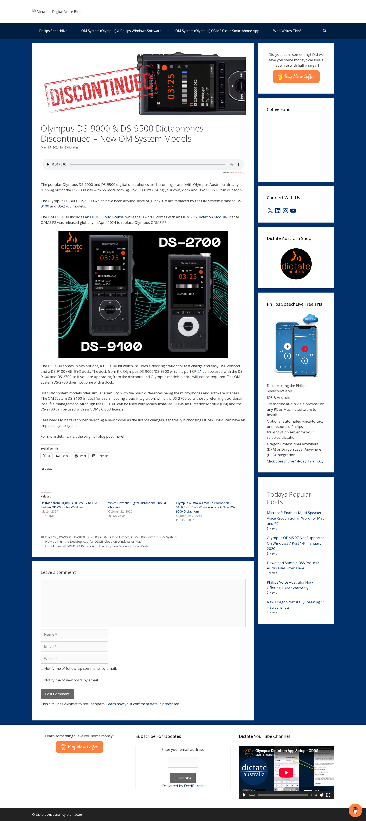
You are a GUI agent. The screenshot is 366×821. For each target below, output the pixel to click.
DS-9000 (65, 537)
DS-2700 (64, 206)
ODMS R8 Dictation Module (204, 216)
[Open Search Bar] (325, 31)
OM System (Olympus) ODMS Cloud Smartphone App (217, 30)
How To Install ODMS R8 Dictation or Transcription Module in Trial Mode (97, 546)
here (119, 436)
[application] (286, 772)
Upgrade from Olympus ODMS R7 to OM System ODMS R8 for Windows (69, 505)
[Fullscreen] (328, 795)
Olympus (152, 537)
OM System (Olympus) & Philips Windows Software (121, 30)
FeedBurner (194, 785)
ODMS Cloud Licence (114, 537)
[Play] (244, 795)
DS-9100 (79, 537)
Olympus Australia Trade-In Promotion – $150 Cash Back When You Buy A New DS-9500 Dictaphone (205, 507)
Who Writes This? (287, 30)
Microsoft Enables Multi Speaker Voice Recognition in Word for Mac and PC (295, 518)
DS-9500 (92, 537)
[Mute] (321, 795)
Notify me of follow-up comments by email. (80, 668)
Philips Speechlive (53, 30)
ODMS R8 (138, 537)
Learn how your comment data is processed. (143, 703)
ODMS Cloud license (107, 216)
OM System (168, 537)
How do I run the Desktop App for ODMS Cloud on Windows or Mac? (94, 541)
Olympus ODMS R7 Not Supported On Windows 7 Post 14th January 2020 (296, 543)
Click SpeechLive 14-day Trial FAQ (295, 461)
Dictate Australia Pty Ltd (53, 814)
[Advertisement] (298, 145)
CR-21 (197, 371)
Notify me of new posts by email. (71, 680)
